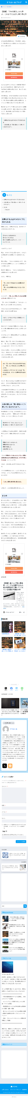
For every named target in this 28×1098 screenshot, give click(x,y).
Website (10, 768)
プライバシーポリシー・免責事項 (18, 1089)
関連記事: (7, 209)
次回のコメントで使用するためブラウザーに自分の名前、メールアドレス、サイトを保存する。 (15, 826)
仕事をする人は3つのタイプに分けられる (14, 199)
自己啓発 (10, 694)
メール (4, 812)
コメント (5, 786)
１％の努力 (8, 69)
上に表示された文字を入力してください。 (13, 834)
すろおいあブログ (14, 2)
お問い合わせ (5, 1089)
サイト (3, 818)
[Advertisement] (14, 146)
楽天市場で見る (14, 77)
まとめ (5, 207)
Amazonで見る (14, 73)
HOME (14, 1087)
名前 (4, 805)
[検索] (25, 906)
